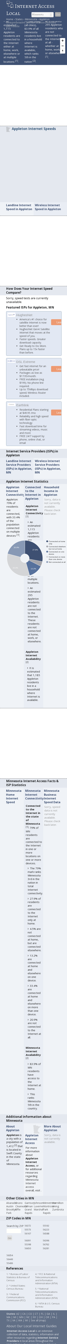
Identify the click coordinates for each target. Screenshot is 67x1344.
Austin (9, 1211)
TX (7, 1326)
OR (47, 1322)
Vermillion (57, 1208)
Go (58, 14)
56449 (10, 1264)
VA (13, 1326)
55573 (28, 1235)
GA (48, 1319)
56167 (28, 1239)
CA (24, 1319)
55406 (10, 1268)
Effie (18, 1215)
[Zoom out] (62, 45)
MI (14, 1322)
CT (36, 1319)
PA (53, 1322)
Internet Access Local (30, 9)
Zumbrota (58, 1215)
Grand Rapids (28, 1216)
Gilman (29, 1211)
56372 (28, 1231)
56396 (46, 1246)
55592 (46, 1231)
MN (21, 1322)
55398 (28, 1250)
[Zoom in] (62, 40)
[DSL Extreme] (12, 365)
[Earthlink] (12, 409)
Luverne (38, 1211)
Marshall (39, 1215)
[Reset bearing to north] (62, 51)
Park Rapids (47, 1216)
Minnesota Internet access (32, 1188)
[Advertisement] (33, 90)
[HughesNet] (12, 315)
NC (28, 1322)
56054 (10, 1260)
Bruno (19, 1208)
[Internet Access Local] (10, 6)
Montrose (48, 1211)
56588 (46, 1239)
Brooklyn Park (11, 1216)
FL (42, 1319)
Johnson (38, 1208)
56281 (46, 1254)
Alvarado (11, 1208)
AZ (17, 1319)
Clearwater (21, 1211)
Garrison (29, 1208)
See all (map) (38, 1326)
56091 (28, 1246)
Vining (55, 1211)
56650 (28, 1254)
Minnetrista (49, 1208)
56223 (46, 1235)
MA (8, 1322)
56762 (46, 1250)
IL (54, 1319)
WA (20, 1326)
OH (41, 1322)
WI (26, 1326)
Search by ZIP (15, 1231)
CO (30, 1319)
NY (34, 1322)
